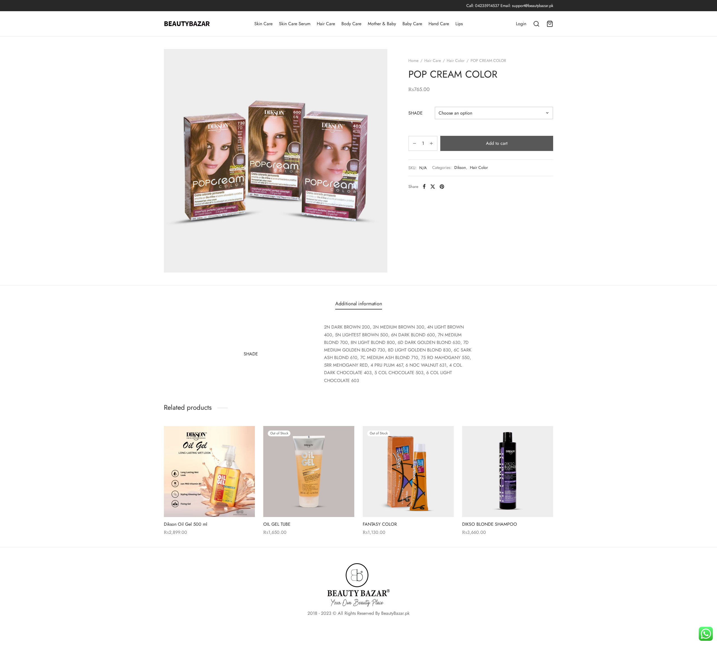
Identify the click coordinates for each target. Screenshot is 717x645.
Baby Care (412, 23)
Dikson (460, 167)
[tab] (358, 303)
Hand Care (439, 23)
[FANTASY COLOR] (408, 471)
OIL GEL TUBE (276, 524)
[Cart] (549, 23)
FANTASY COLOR (380, 524)
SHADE (415, 113)
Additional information (358, 303)
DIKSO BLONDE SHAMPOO (489, 524)
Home (413, 60)
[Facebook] (424, 186)
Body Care (351, 23)
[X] (432, 186)
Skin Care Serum (294, 23)
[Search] (536, 23)
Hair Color (456, 60)
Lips (459, 23)
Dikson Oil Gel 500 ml (185, 524)
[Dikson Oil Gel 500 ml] (209, 471)
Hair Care (326, 23)
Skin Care (263, 23)
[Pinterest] (441, 186)
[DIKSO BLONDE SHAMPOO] (507, 471)
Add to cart (497, 143)
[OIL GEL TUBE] (308, 471)
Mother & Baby (382, 23)
